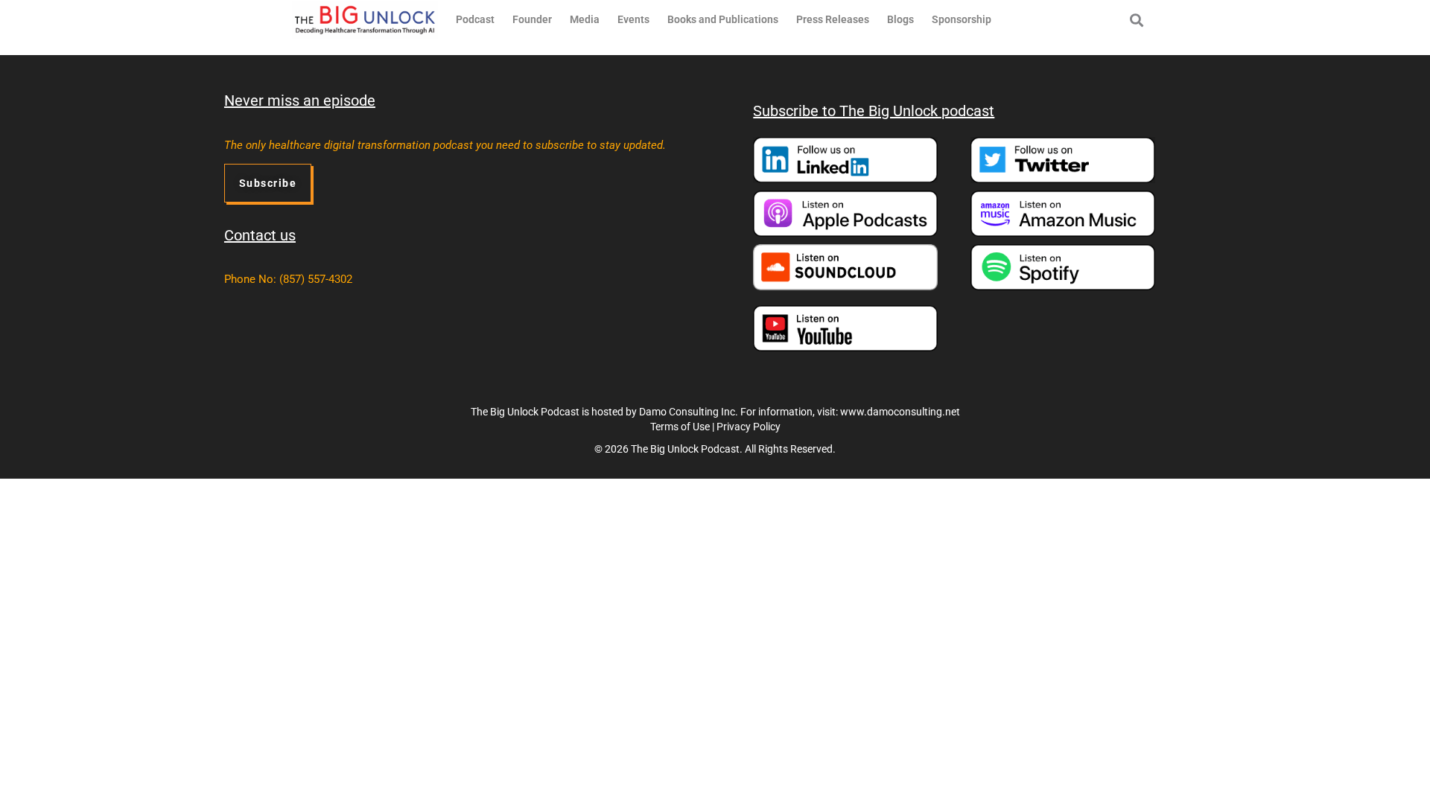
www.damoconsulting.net (900, 412)
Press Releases (832, 19)
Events (633, 19)
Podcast (475, 19)
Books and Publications (722, 19)
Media (585, 19)
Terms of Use (680, 427)
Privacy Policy (748, 427)
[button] (1136, 19)
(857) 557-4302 (315, 279)
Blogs (900, 19)
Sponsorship (961, 19)
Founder (532, 19)
